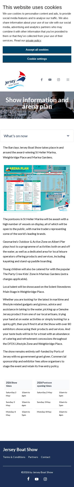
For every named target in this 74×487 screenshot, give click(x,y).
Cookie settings (37, 58)
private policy (33, 40)
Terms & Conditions (14, 456)
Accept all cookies (37, 49)
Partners (33, 456)
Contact (45, 456)
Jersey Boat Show (20, 449)
